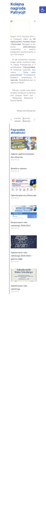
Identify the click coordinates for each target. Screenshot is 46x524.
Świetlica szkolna (19, 168)
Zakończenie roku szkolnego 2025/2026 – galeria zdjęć (21, 255)
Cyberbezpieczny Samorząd (23, 195)
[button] (42, 9)
